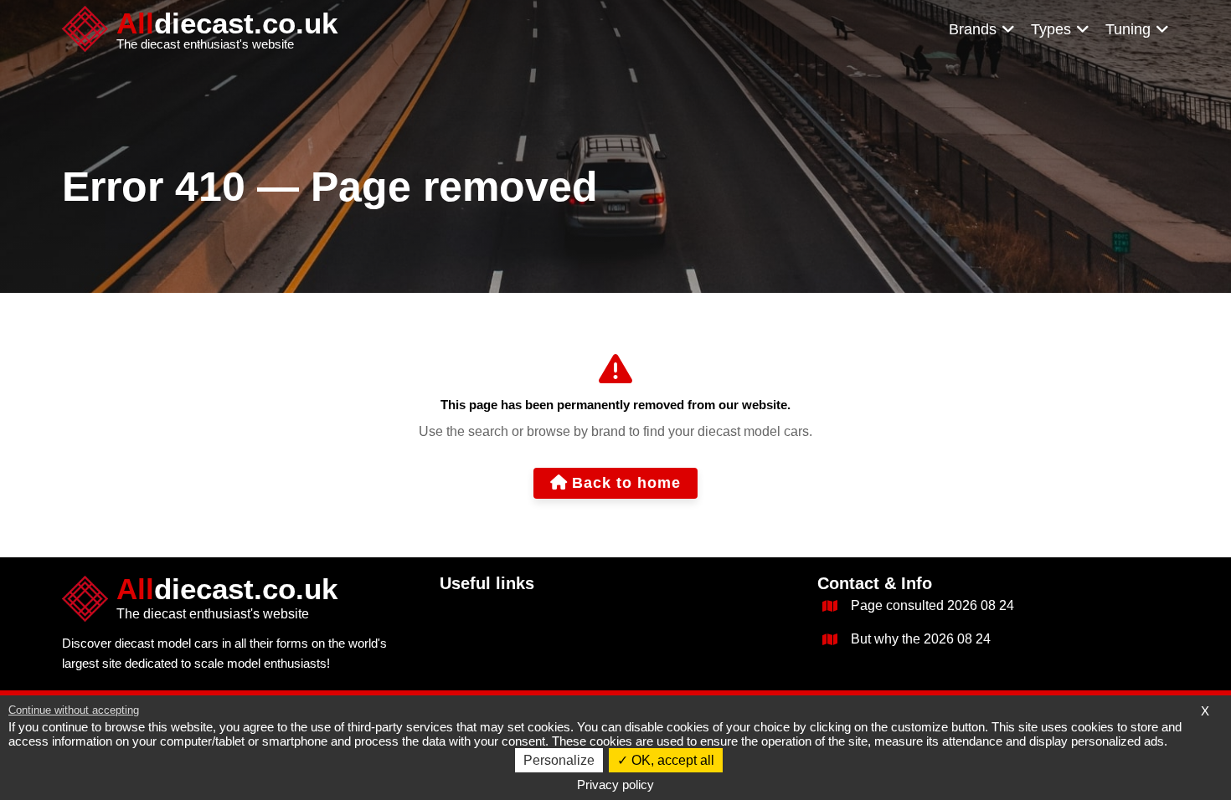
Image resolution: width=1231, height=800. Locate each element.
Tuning (1128, 29)
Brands (973, 29)
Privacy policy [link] (615, 784)
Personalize (559, 760)
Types (1051, 29)
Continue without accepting (73, 710)
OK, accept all (671, 760)
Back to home (626, 482)
